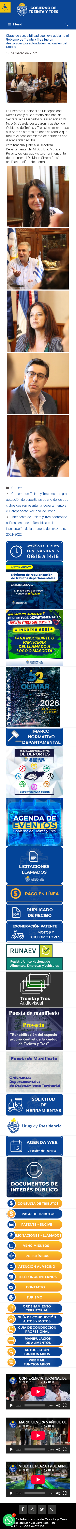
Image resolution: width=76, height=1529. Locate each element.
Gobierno (18, 488)
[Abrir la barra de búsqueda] (66, 24)
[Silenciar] (58, 1405)
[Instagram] (32, 1509)
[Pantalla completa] (65, 1405)
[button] (5, 7)
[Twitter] (42, 1509)
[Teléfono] (52, 1509)
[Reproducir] (11, 1405)
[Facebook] (23, 1509)
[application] (38, 1391)
